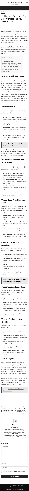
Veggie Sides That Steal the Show (11, 64)
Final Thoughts (6, 71)
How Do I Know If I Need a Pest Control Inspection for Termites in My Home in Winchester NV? (21, 411)
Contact (14, 485)
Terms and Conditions (14, 486)
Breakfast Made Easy (8, 61)
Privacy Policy (20, 485)
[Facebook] (2, 27)
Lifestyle (6, 11)
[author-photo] (14, 425)
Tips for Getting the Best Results (10, 69)
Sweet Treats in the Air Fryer (9, 68)
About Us (10, 485)
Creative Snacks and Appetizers (10, 66)
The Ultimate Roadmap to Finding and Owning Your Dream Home (7, 410)
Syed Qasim (5, 23)
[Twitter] (6, 27)
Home (2, 11)
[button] (27, 8)
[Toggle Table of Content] (19, 58)
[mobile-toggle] (2, 8)
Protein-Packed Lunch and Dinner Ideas (12, 63)
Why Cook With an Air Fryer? (9, 60)
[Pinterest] (9, 27)
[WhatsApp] (12, 27)
